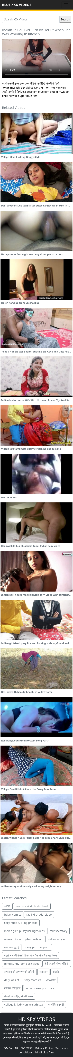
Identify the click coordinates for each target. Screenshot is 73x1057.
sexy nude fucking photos (20, 923)
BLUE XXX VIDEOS (16, 4)
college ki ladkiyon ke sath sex (23, 1004)
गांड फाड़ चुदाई (11, 947)
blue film (47, 1025)
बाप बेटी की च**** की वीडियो (19, 972)
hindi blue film (44, 1052)
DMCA (8, 1048)
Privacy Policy (44, 1048)
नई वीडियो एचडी (56, 1004)
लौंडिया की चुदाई (12, 988)
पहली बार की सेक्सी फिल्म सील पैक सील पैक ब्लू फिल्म (30, 955)
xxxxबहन (51, 980)
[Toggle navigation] (66, 4)
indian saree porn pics (39, 988)
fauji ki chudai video (39, 914)
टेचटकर (44, 972)
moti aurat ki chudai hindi (31, 906)
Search (65, 19)
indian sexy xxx (57, 939)
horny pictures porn (37, 947)
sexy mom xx (32, 980)
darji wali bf (11, 980)
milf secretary (58, 931)
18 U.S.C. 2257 (23, 1048)
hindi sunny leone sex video (22, 964)
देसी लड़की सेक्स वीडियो (57, 964)
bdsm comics (12, 914)
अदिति (7, 906)
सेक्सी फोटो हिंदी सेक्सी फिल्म (18, 996)
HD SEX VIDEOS (36, 1019)
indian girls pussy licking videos (24, 931)
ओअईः (56, 972)
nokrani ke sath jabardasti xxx (23, 939)
